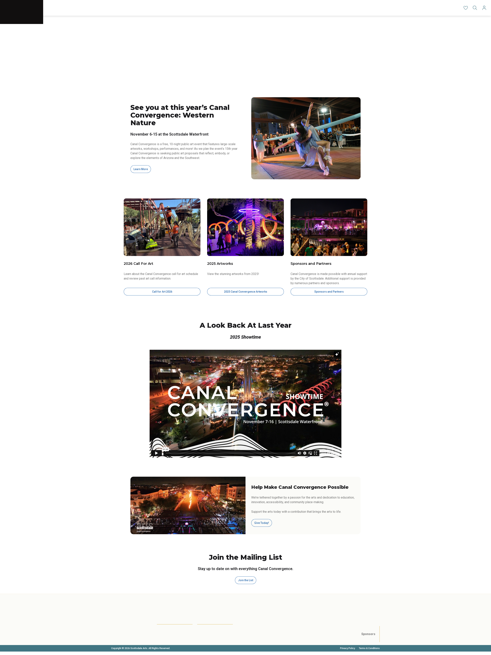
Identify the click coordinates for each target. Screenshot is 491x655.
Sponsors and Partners (329, 291)
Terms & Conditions (369, 648)
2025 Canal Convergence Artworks (245, 291)
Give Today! (261, 522)
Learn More (140, 169)
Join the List (245, 580)
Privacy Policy (347, 648)
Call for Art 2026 (162, 291)
